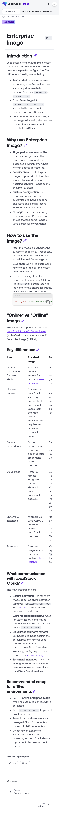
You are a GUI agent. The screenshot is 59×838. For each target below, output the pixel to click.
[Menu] (54, 4)
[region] (32, 301)
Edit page (14, 781)
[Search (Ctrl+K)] (48, 4)
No (26, 763)
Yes (14, 763)
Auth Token (24, 607)
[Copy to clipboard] (48, 302)
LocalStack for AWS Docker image (26, 331)
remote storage (35, 655)
